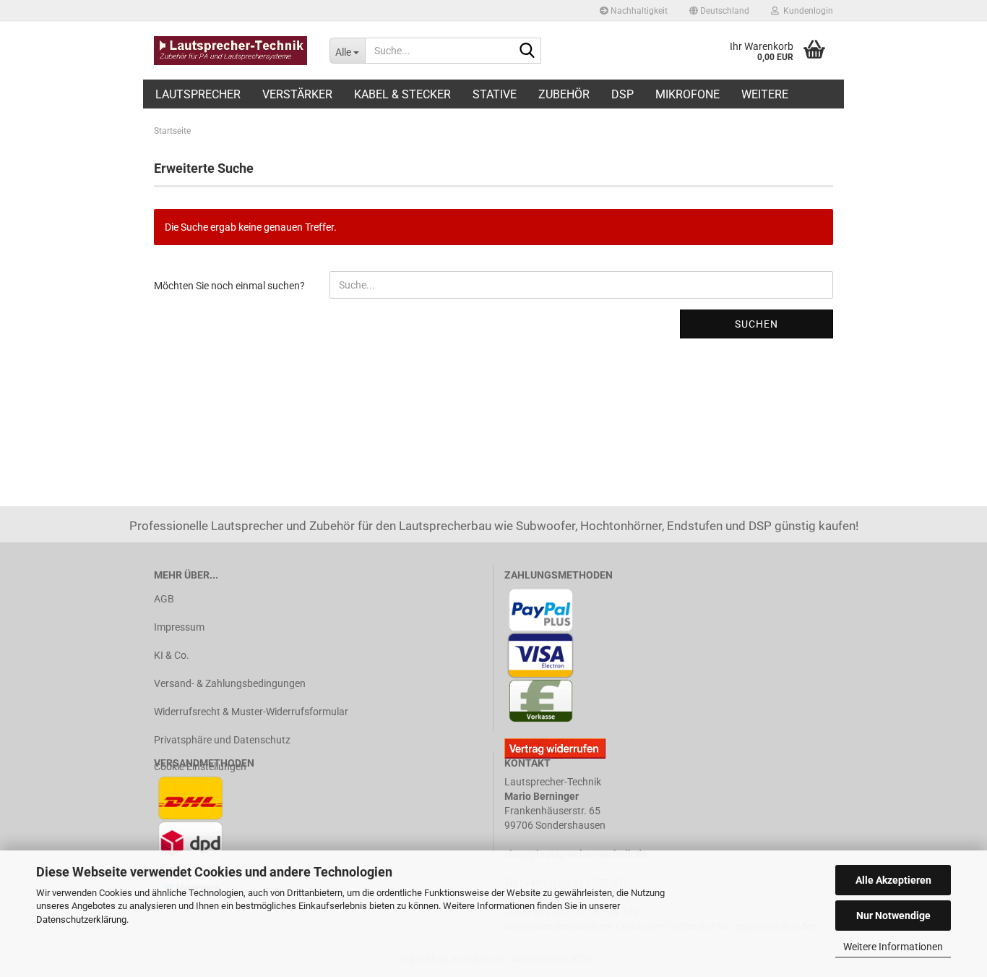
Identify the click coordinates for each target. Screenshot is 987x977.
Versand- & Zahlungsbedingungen (230, 683)
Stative (495, 94)
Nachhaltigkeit (638, 11)
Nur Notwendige (893, 915)
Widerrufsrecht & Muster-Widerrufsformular (251, 711)
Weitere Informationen (893, 946)
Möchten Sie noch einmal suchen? (229, 285)
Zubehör (564, 94)
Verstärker (297, 94)
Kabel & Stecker (402, 94)
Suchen (756, 324)
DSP (622, 94)
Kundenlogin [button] (806, 11)
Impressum (179, 627)
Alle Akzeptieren (893, 880)
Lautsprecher (198, 94)
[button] (719, 11)
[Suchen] (527, 51)
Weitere (764, 94)
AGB (164, 599)
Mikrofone (687, 94)
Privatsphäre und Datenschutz (222, 740)
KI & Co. (171, 655)
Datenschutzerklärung (81, 919)
